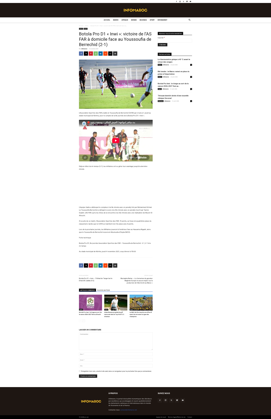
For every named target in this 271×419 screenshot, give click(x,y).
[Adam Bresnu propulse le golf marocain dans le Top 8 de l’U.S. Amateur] (115, 303)
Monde (134, 20)
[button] (189, 20)
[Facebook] (176, 1)
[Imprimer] (115, 53)
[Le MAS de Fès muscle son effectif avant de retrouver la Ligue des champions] (141, 303)
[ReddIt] (105, 53)
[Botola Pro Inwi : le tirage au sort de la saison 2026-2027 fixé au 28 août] (90, 303)
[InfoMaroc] (135, 10)
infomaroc (84, 49)
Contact (189, 417)
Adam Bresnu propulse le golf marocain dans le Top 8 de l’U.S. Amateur (114, 314)
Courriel (161, 38)
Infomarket (162, 20)
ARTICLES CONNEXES (87, 290)
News (86, 26)
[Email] (110, 53)
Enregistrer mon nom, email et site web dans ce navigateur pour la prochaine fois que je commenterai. (116, 371)
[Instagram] (180, 1)
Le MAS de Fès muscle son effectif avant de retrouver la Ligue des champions (141, 314)
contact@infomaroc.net (128, 410)
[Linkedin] (100, 53)
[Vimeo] (187, 1)
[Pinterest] (91, 53)
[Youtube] (190, 1)
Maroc (116, 20)
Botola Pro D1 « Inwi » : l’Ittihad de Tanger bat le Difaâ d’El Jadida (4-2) (95, 279)
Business (143, 20)
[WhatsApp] (96, 53)
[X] (183, 1)
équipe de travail (161, 417)
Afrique (125, 20)
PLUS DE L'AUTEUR (103, 290)
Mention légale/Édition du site (176, 417)
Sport (152, 20)
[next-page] (83, 320)
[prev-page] (80, 320)
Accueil (107, 20)
